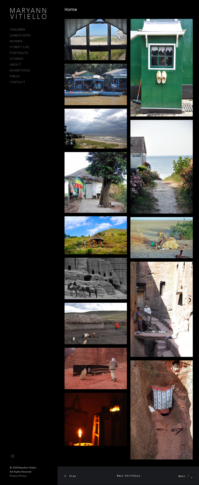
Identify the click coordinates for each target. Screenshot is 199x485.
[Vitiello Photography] (28, 13)
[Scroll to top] (192, 477)
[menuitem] (13, 456)
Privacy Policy (18, 475)
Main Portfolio (128, 475)
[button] (13, 456)
